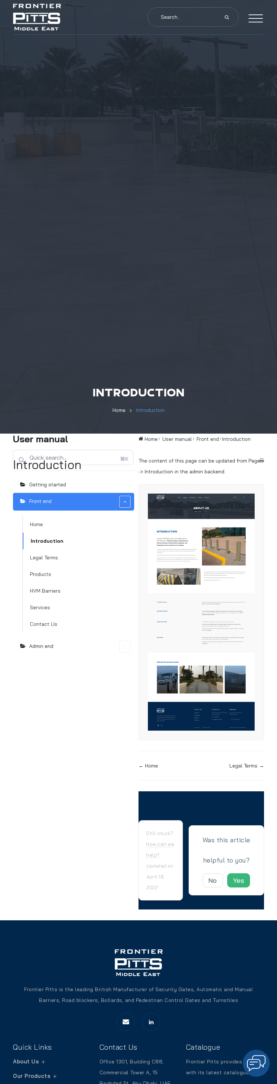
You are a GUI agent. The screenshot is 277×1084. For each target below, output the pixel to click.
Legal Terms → (246, 765)
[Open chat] (256, 1063)
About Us (26, 1061)
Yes (239, 880)
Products (40, 574)
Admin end (41, 646)
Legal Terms (44, 557)
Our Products (31, 1075)
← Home (148, 765)
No (212, 880)
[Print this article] (261, 460)
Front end (40, 501)
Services (40, 607)
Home (119, 410)
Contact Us (43, 624)
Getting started (47, 484)
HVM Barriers (45, 591)
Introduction (150, 410)
